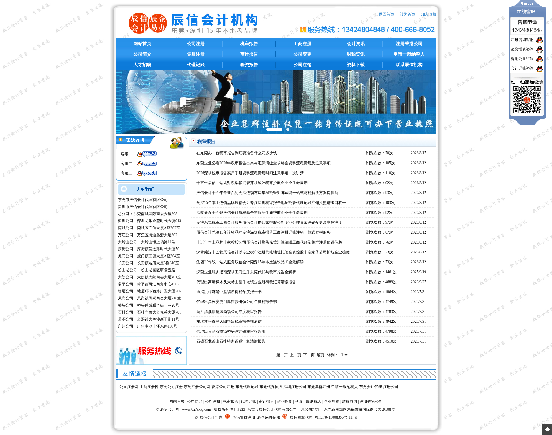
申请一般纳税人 (409, 54)
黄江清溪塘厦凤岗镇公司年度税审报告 (229, 311)
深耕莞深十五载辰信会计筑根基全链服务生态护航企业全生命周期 (252, 212)
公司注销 (302, 64)
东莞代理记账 (246, 387)
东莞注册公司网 (197, 387)
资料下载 (356, 64)
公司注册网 (129, 387)
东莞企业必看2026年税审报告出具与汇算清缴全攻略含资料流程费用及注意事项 (263, 163)
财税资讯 (356, 54)
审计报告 (249, 54)
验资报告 (249, 64)
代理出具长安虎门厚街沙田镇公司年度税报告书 (236, 301)
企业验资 (284, 401)
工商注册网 (149, 387)
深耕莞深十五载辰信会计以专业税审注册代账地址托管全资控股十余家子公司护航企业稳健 (273, 252)
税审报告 (249, 43)
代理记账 (196, 64)
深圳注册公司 (294, 387)
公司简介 (142, 54)
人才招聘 (142, 64)
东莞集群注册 (318, 387)
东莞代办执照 (270, 387)
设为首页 (407, 14)
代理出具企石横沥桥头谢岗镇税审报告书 (230, 331)
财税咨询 (349, 401)
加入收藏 (428, 14)
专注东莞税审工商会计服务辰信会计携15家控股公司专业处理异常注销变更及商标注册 (269, 222)
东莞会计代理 (370, 387)
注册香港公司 (409, 43)
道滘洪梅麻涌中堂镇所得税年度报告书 (229, 292)
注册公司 (390, 387)
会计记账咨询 (522, 68)
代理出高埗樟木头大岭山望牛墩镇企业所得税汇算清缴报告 (246, 282)
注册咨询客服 (522, 39)
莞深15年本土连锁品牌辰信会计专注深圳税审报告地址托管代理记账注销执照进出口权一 (271, 202)
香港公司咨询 (522, 59)
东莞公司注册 (171, 387)
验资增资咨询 (522, 49)
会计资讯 (356, 43)
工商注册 (302, 43)
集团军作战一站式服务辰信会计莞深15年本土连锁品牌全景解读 (250, 262)
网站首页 (142, 43)
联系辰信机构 (409, 64)
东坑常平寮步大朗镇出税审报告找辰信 (229, 321)
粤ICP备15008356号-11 (334, 417)
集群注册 (196, 54)
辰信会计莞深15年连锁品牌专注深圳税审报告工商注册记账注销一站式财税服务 (263, 232)
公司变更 (302, 54)
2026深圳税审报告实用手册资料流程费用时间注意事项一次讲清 (250, 173)
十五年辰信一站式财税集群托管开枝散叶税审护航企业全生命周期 (252, 183)
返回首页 (386, 14)
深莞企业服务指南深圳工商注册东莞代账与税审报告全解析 (246, 272)
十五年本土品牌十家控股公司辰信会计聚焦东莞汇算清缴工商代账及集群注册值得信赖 (269, 242)
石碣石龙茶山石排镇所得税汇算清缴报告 (230, 341)
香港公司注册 (222, 387)
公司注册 (196, 43)
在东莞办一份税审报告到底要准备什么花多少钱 (236, 153)
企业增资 (331, 401)
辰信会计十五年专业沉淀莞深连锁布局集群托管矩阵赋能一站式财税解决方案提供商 (267, 192)
